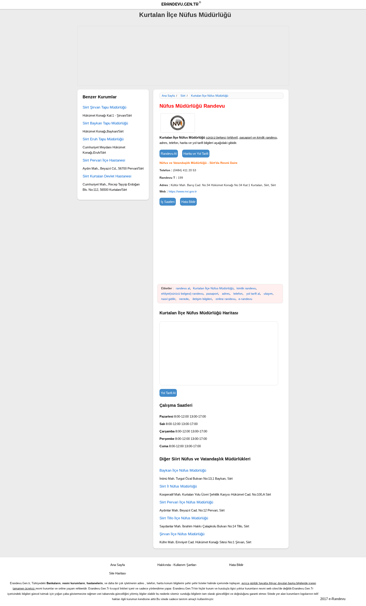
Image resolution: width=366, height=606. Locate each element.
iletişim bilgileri (202, 299)
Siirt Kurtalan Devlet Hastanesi (107, 176)
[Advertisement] (183, 55)
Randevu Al (169, 153)
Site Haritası (117, 573)
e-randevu (245, 299)
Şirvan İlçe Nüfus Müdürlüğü (181, 534)
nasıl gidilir (168, 299)
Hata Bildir (188, 201)
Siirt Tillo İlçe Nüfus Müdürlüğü (183, 518)
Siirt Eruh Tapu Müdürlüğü (103, 139)
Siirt (182, 95)
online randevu (226, 299)
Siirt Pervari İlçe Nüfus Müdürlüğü (186, 502)
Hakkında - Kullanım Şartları (176, 565)
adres (226, 293)
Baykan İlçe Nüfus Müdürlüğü (182, 470)
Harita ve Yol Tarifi (195, 153)
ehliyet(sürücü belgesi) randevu (182, 293)
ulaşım (268, 293)
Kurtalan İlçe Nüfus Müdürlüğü (185, 14)
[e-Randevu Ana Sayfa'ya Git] (185, 4)
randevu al (183, 288)
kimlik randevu (246, 288)
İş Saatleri (168, 201)
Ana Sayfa (168, 95)
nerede (184, 299)
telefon (238, 293)
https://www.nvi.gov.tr (183, 191)
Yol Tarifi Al (168, 393)
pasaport (212, 293)
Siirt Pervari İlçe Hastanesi (104, 160)
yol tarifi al (253, 293)
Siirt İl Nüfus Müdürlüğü (178, 486)
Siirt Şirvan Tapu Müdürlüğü (104, 107)
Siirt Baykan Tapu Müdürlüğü (105, 123)
